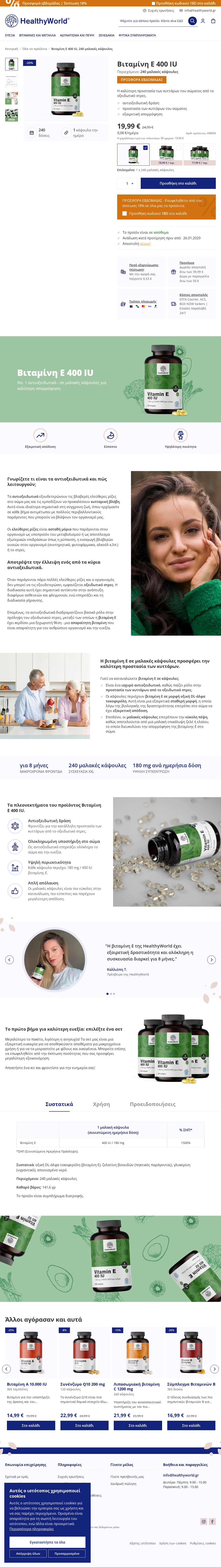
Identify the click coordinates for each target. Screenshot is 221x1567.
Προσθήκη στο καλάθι (178, 183)
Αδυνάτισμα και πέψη (77, 35)
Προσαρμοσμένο (67, 1553)
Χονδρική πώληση (123, 1484)
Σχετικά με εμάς (16, 1477)
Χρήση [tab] (101, 1104)
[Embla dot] (107, 994)
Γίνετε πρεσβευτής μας (127, 1477)
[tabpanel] (110, 1154)
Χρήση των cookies (172, 1543)
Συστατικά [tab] (59, 1104)
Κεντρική (11, 49)
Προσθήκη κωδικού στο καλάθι (186, 3)
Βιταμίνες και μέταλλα (37, 35)
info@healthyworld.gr (200, 10)
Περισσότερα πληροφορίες (31, 1529)
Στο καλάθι (31, 1425)
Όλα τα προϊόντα (34, 49)
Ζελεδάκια (106, 35)
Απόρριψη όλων (28, 1553)
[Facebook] (212, 1521)
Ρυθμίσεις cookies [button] (203, 1543)
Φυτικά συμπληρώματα (137, 35)
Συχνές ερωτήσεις (161, 10)
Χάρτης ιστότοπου (142, 1543)
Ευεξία (10, 35)
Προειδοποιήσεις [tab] (152, 1104)
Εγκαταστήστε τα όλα (47, 1542)
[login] (202, 20)
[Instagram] (203, 1521)
